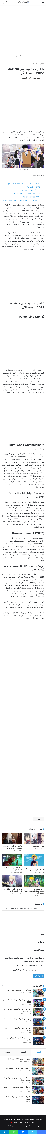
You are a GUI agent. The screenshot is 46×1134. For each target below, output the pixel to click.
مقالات (34, 63)
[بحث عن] (3, 3)
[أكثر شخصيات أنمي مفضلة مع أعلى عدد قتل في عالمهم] (34, 860)
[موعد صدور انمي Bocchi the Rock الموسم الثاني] (12, 881)
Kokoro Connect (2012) (32, 197)
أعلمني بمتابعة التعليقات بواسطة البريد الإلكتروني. (27, 965)
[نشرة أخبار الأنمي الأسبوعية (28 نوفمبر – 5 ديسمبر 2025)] (38, 1012)
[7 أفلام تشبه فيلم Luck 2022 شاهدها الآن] (12, 860)
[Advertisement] (23, 30)
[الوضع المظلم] (6, 3)
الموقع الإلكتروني (39, 950)
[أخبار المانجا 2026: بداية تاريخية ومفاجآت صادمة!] (38, 1041)
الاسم (42, 934)
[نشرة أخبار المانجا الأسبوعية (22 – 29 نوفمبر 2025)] (38, 1031)
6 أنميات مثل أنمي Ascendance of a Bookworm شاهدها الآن (34, 891)
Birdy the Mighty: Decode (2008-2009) (26, 194)
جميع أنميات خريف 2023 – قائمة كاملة (19, 990)
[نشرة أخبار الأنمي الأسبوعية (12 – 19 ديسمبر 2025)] (38, 1003)
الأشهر (38, 1052)
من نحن (38, 1126)
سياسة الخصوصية (29, 1126)
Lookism (30, 208)
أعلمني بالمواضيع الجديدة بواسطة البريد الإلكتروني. (27, 970)
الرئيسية (39, 63)
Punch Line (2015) (34, 187)
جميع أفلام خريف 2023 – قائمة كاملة (18, 1059)
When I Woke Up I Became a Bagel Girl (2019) (20, 200)
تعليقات (7, 1052)
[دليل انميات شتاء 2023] (34, 838)
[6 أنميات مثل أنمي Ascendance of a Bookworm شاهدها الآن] (34, 881)
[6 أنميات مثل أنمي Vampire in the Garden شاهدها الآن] (12, 838)
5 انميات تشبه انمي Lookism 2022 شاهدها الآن (24, 184)
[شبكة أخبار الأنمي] (23, 2)
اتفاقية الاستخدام (17, 1126)
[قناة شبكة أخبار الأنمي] (23, 56)
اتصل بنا (8, 1126)
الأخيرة (23, 1052)
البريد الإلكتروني (39, 942)
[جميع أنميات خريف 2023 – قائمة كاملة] (38, 993)
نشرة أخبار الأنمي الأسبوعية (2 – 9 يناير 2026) (16, 1019)
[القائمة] (43, 3)
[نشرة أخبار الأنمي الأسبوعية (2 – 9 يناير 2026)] (38, 1022)
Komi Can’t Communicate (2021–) (28, 190)
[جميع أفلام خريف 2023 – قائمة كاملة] (38, 1062)
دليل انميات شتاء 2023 (37, 846)
